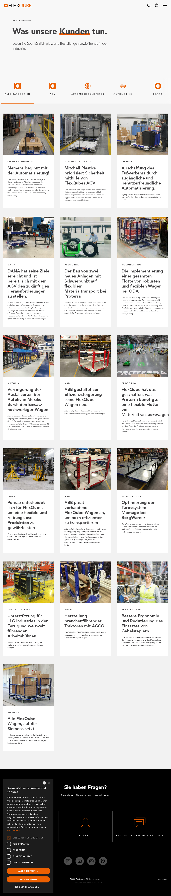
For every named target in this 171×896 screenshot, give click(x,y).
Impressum (162, 879)
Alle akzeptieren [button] (28, 871)
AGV (53, 94)
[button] (148, 5)
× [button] (49, 783)
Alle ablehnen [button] (28, 879)
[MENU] (163, 5)
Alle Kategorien (17, 94)
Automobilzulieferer (87, 94)
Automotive (123, 94)
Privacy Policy (13, 830)
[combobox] (44, 783)
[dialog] (28, 836)
